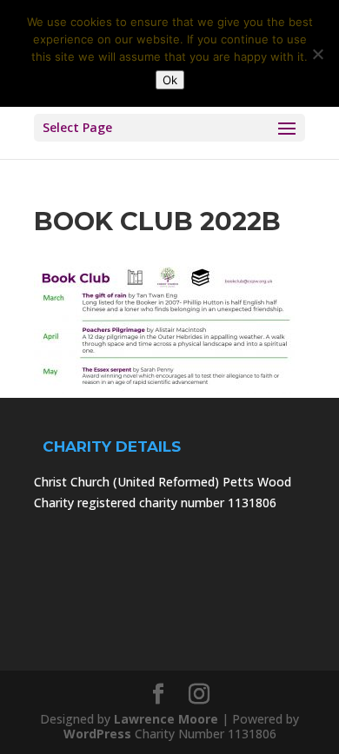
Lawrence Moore (166, 719)
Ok (170, 80)
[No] (317, 54)
